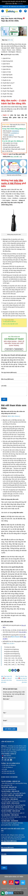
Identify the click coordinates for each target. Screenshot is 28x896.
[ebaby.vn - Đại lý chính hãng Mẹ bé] (11, 11)
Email (5, 720)
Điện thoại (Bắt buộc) (7, 379)
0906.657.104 (16, 781)
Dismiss (20, 3)
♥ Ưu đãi (4, 769)
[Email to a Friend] (18, 670)
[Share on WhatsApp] (9, 670)
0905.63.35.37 (19, 807)
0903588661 (15, 131)
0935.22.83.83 (15, 803)
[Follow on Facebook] (2, 760)
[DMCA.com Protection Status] (14, 892)
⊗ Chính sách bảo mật (8, 771)
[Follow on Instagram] (5, 760)
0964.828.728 (12, 787)
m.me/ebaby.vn (14, 133)
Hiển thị (10, 40)
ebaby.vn (11, 135)
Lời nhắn (3, 385)
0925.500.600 (16, 811)
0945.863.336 (19, 795)
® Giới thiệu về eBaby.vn (9, 765)
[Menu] (2, 11)
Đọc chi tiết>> (23, 632)
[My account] (20, 11)
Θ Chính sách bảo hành (8, 773)
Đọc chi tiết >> (16, 156)
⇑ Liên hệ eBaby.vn (7, 767)
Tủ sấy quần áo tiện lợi (9, 321)
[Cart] (25, 11)
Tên (4, 712)
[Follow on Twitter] (8, 760)
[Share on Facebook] (12, 670)
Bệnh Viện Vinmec (13, 416)
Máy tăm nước (9, 100)
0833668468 (14, 821)
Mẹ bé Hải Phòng (5, 16)
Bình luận (6, 699)
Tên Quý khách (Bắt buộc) (9, 372)
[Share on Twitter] (15, 670)
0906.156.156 (15, 791)
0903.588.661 (14, 799)
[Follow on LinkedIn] (11, 760)
